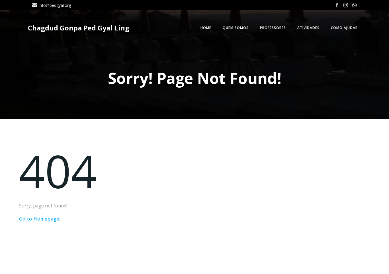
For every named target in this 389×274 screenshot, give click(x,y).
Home (205, 27)
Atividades (308, 27)
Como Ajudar (344, 27)
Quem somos (236, 27)
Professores (273, 27)
